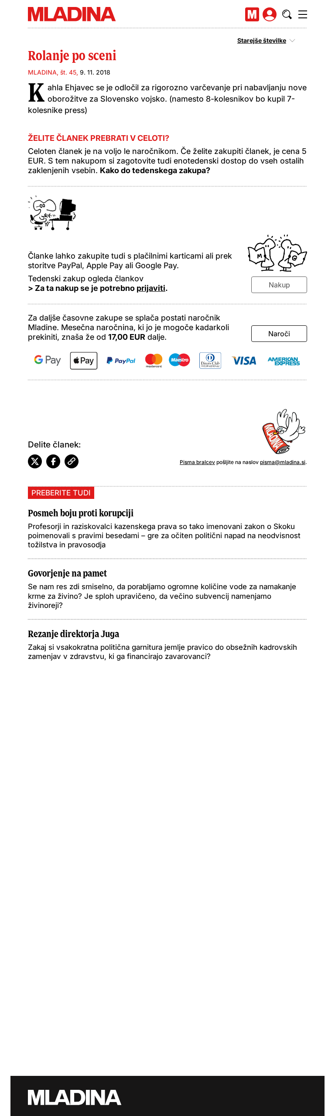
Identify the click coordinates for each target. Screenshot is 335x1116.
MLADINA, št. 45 (52, 72)
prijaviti (151, 288)
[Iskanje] (287, 14)
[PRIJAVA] (270, 14)
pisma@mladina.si (282, 462)
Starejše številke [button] (261, 40)
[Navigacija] (302, 14)
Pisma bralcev (197, 462)
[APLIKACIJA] (252, 14)
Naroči (279, 333)
